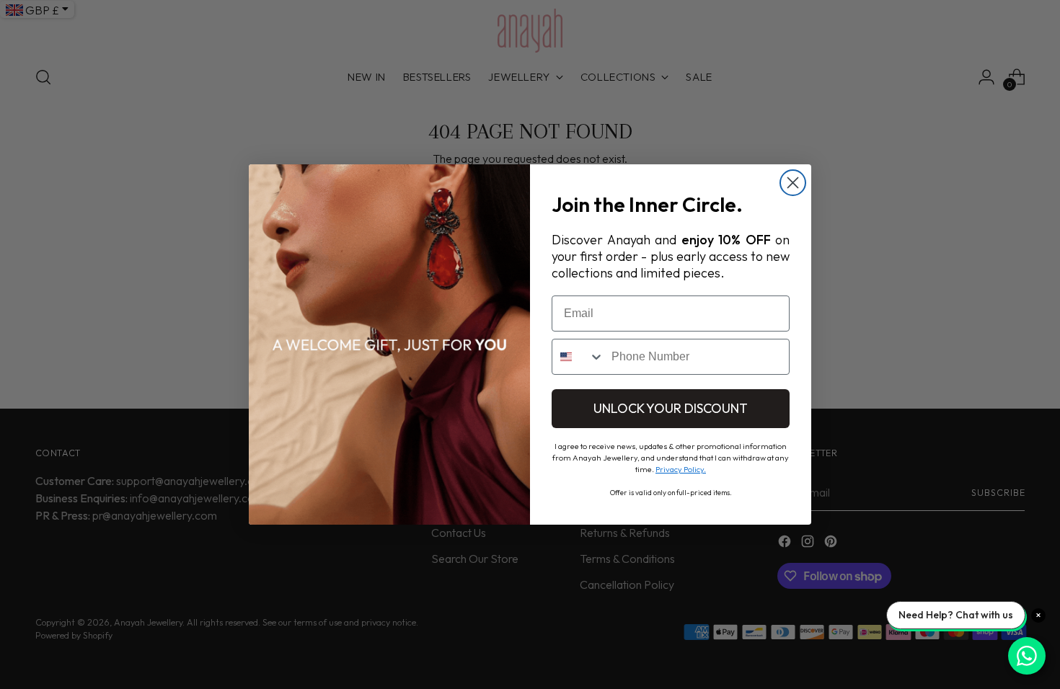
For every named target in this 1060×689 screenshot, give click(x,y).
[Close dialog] (792, 182)
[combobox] (578, 356)
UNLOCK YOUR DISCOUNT (670, 408)
